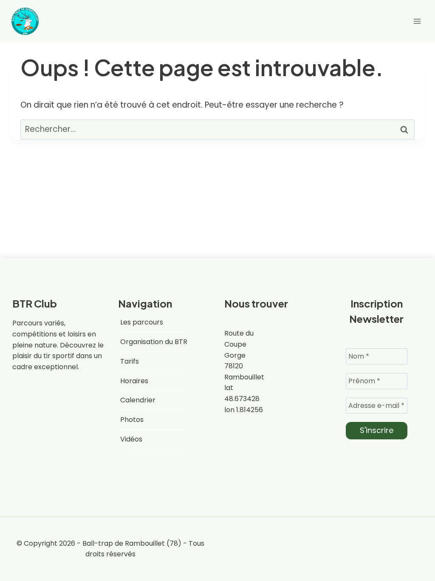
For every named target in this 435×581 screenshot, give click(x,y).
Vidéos (131, 439)
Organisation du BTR (153, 342)
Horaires (134, 381)
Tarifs (129, 361)
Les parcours (141, 322)
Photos (132, 419)
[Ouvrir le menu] (417, 21)
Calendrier (137, 400)
